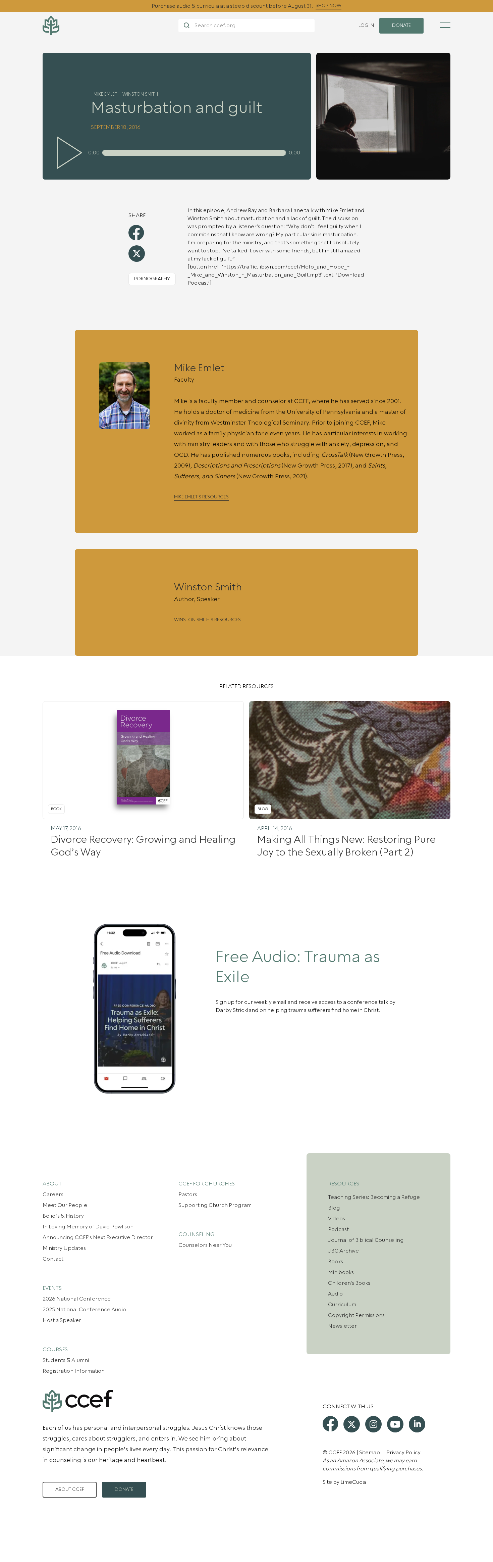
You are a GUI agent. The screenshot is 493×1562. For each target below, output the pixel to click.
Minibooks (341, 1272)
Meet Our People (65, 1205)
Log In (366, 25)
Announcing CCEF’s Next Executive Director (98, 1237)
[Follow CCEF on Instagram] (373, 1424)
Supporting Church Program (215, 1205)
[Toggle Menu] (445, 25)
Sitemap (369, 1452)
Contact (53, 1259)
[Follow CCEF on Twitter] (351, 1424)
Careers (53, 1194)
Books (335, 1261)
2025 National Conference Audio (84, 1309)
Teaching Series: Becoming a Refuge (374, 1197)
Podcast (338, 1229)
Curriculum (342, 1304)
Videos (336, 1218)
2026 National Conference (77, 1299)
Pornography (152, 278)
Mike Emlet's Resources (201, 497)
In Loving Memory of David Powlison (88, 1226)
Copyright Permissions (356, 1315)
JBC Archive (343, 1251)
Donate (124, 1489)
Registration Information (74, 1371)
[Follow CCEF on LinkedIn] (417, 1424)
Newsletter (342, 1326)
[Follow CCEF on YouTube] (395, 1424)
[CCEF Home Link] (110, 25)
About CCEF (69, 1489)
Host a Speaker (62, 1320)
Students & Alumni (66, 1360)
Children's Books (349, 1283)
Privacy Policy (403, 1452)
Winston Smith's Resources (207, 620)
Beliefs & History (63, 1216)
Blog (334, 1208)
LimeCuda (353, 1482)
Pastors (187, 1194)
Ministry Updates (64, 1248)
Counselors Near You (205, 1245)
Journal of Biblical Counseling (366, 1240)
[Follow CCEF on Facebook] (330, 1423)
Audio (335, 1294)
